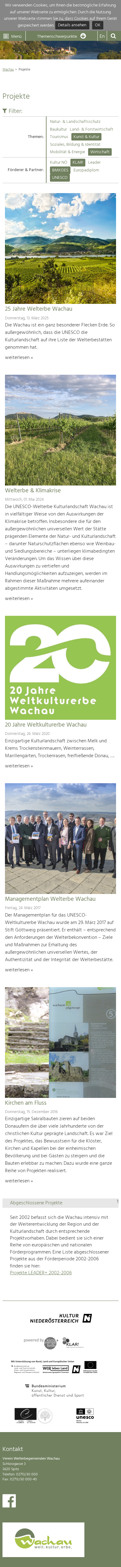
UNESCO (60, 177)
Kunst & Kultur (86, 136)
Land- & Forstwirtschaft (91, 129)
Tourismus (59, 136)
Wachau (8, 69)
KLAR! (78, 162)
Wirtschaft (100, 152)
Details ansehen (72, 25)
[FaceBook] (9, 1502)
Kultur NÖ (58, 162)
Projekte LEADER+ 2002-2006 (41, 1273)
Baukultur (58, 129)
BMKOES (60, 170)
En (102, 36)
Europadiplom (86, 170)
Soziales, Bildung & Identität (75, 144)
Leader (94, 162)
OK (98, 25)
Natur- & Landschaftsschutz (75, 121)
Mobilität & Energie (67, 152)
